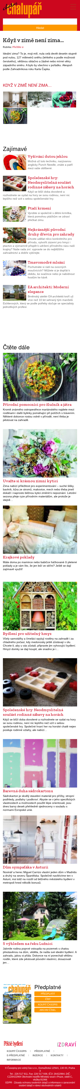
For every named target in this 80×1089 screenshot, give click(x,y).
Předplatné (42, 1051)
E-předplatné (16, 1055)
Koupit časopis (47, 1004)
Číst (47, 999)
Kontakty (57, 1055)
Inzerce (38, 1055)
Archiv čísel (48, 1010)
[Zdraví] (66, 1043)
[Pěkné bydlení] (13, 1043)
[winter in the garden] (39, 99)
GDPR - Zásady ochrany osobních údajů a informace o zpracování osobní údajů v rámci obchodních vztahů (40, 1084)
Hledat (40, 28)
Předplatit (48, 993)
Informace (14, 1060)
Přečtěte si (17, 47)
